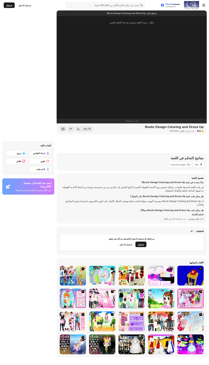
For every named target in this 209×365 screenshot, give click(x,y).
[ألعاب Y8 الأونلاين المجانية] (191, 5)
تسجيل (9, 5)
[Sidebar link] (204, 5)
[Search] (141, 5)
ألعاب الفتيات (193, 219)
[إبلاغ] (70, 129)
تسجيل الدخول (24, 5)
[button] (198, 214)
